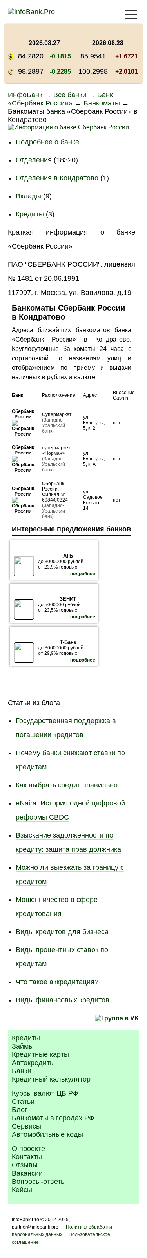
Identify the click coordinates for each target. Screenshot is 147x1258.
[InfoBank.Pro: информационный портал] (31, 12)
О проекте (28, 1149)
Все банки (69, 95)
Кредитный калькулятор (51, 1079)
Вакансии (27, 1173)
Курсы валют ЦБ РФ (45, 1093)
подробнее (82, 573)
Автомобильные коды (47, 1134)
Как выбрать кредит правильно (67, 785)
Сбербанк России (23, 414)
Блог (19, 1110)
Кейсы (22, 1190)
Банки (21, 1071)
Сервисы (26, 1126)
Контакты (27, 1157)
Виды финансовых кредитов (62, 1000)
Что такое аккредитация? (57, 982)
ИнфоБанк (25, 95)
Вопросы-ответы (39, 1181)
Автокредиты (33, 1063)
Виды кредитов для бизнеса (62, 932)
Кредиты (30, 214)
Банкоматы (101, 103)
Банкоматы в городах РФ (53, 1118)
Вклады (28, 196)
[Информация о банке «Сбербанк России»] (23, 434)
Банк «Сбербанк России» (60, 99)
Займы (23, 1046)
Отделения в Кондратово (57, 178)
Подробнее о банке (47, 142)
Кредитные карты (40, 1054)
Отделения (34, 160)
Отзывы (25, 1165)
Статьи (23, 1101)
